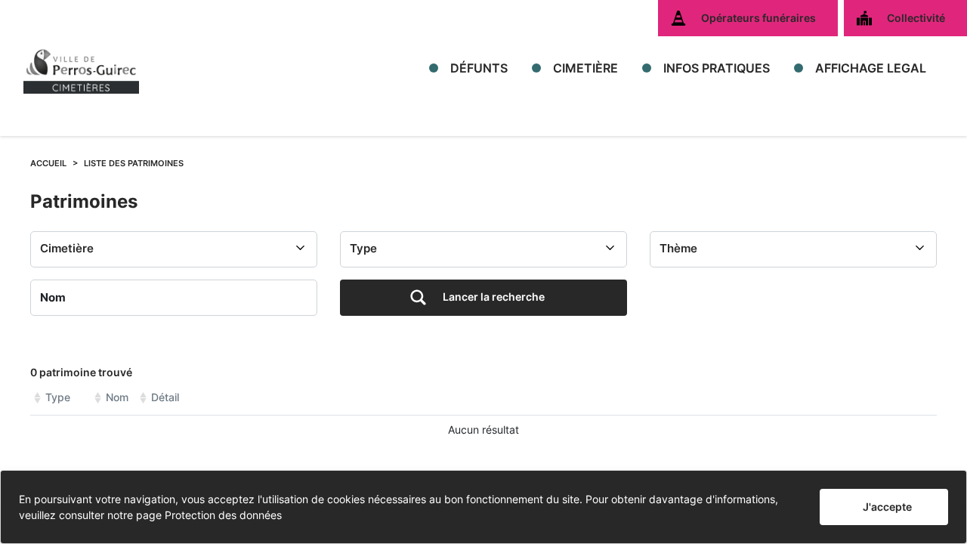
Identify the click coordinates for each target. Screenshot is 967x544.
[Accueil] (81, 68)
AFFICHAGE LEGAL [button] (870, 68)
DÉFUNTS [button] (479, 68)
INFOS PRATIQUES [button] (716, 68)
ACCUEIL (48, 163)
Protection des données (223, 514)
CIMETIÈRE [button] (585, 68)
